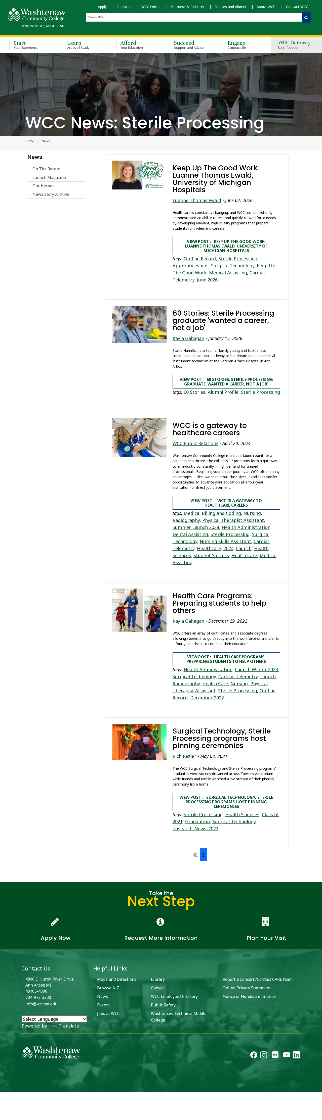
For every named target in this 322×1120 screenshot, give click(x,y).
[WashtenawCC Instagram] (263, 1056)
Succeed (189, 44)
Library (158, 979)
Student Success (211, 555)
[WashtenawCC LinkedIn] (296, 1056)
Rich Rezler (184, 756)
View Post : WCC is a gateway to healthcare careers (226, 503)
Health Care (244, 555)
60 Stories (194, 392)
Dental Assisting (190, 534)
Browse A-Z (108, 988)
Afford (131, 44)
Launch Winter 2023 (256, 669)
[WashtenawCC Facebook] (254, 1056)
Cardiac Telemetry (238, 676)
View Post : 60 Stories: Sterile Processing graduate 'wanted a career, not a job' (226, 382)
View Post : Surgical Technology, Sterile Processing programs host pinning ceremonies (226, 802)
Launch (244, 548)
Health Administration (246, 527)
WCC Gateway (294, 45)
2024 (228, 548)
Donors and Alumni (230, 6)
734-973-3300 (38, 997)
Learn (78, 44)
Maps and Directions (116, 979)
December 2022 (207, 698)
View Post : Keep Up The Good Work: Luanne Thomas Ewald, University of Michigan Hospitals (226, 246)
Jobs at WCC (108, 1013)
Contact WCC (297, 6)
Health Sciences (242, 814)
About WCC (266, 6)
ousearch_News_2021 (195, 828)
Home (29, 141)
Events (103, 1005)
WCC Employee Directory (174, 996)
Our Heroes (43, 185)
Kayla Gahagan (188, 338)
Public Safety (163, 1005)
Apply (102, 6)
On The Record (46, 169)
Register (124, 6)
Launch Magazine (49, 177)
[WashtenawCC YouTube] (286, 1056)
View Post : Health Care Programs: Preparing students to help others (226, 659)
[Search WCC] (306, 17)
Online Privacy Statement (247, 988)
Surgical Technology (232, 266)
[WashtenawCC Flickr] (275, 1056)
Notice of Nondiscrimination (249, 996)
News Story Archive (50, 194)
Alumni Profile (223, 392)
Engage (236, 44)
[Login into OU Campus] (3, 1087)
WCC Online (150, 6)
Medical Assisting (228, 273)
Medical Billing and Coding (212, 513)
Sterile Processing (237, 259)
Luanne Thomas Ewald (197, 200)
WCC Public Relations (195, 443)
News (34, 157)
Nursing (252, 513)
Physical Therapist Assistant (233, 520)
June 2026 (207, 280)
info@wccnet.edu (41, 1004)
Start (26, 44)
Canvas (158, 988)
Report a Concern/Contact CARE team (258, 979)
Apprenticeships (191, 266)
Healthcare (209, 548)
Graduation (197, 821)
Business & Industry (187, 6)
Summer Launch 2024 (196, 527)
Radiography (186, 520)
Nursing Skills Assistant (225, 541)
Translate (68, 1026)
